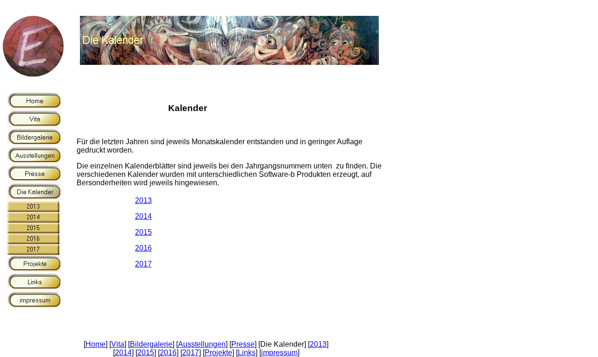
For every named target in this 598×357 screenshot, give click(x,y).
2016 (143, 248)
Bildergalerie (151, 344)
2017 (143, 264)
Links (247, 353)
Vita (117, 344)
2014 (143, 216)
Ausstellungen (202, 344)
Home (95, 344)
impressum (279, 353)
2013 (143, 200)
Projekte (218, 353)
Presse (243, 344)
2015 (143, 232)
